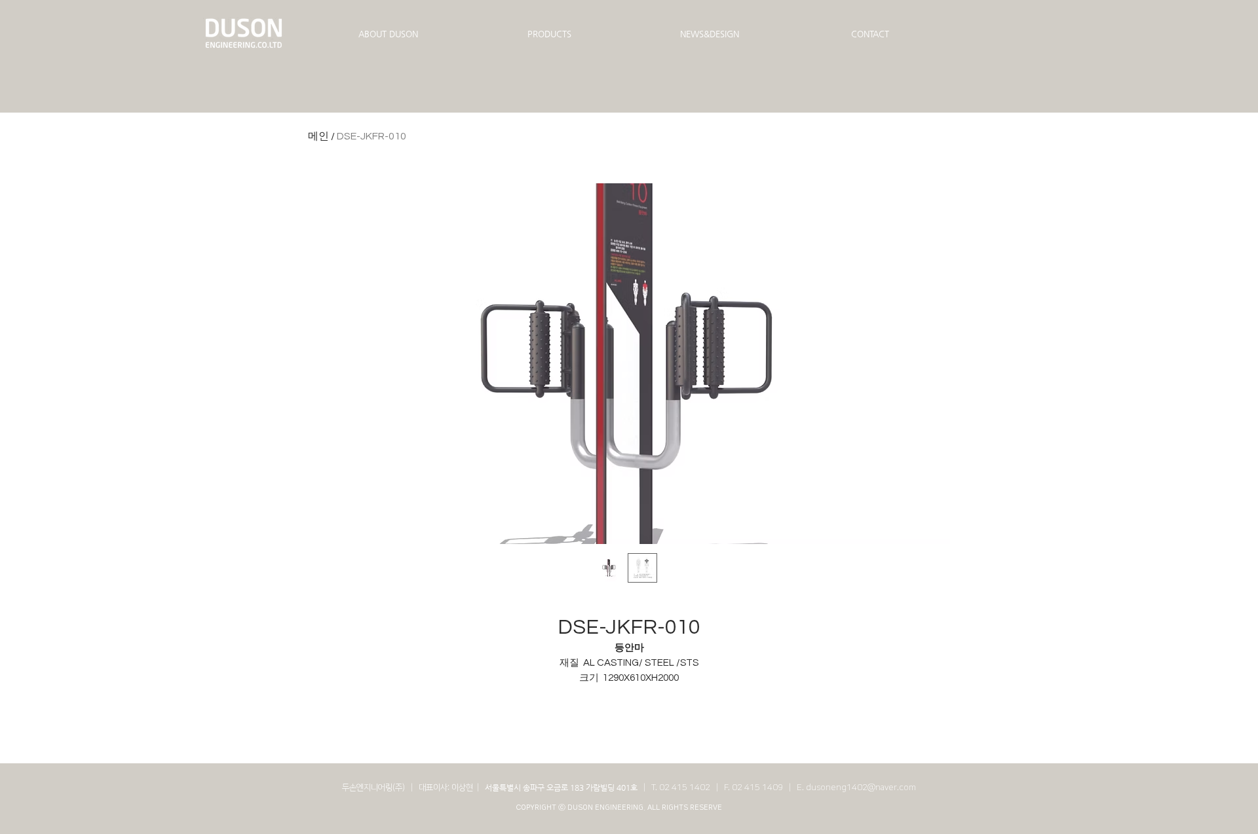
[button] (388, 34)
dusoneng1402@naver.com (861, 787)
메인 (318, 136)
